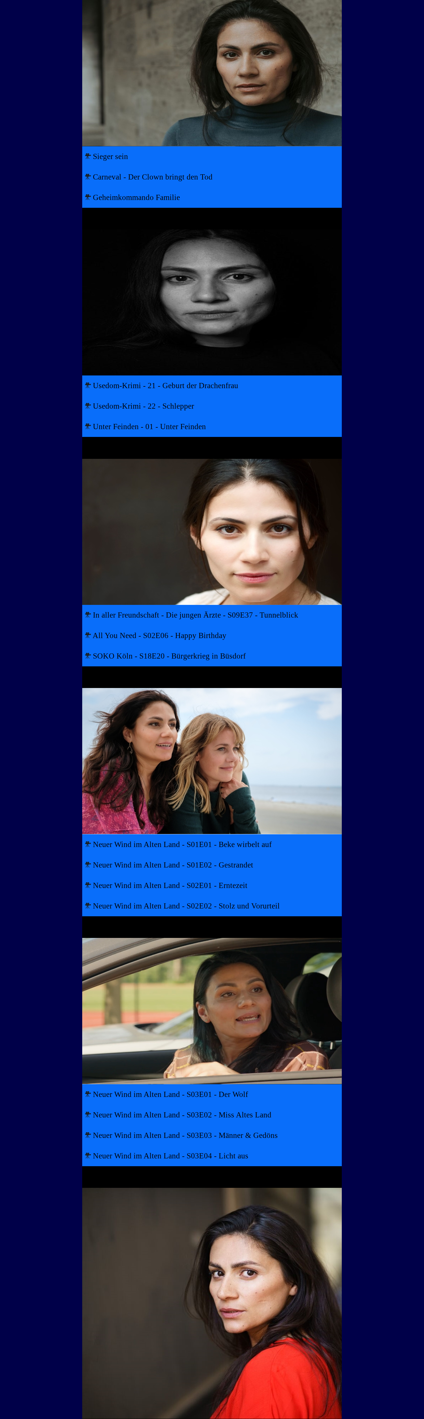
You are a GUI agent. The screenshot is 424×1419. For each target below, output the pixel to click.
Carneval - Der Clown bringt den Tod (152, 177)
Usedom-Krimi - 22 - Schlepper (142, 406)
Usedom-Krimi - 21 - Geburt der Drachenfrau (164, 385)
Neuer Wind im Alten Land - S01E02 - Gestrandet (172, 865)
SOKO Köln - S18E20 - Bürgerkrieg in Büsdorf (168, 656)
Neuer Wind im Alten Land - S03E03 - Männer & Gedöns (184, 1135)
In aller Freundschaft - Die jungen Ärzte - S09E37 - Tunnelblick (194, 615)
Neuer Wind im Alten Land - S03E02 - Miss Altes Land (181, 1114)
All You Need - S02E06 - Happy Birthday (158, 635)
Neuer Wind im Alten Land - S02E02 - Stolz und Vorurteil (185, 906)
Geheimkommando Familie (135, 197)
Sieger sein (109, 156)
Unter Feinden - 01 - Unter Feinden (148, 426)
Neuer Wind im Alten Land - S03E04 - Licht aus (169, 1155)
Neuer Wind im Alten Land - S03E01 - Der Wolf (169, 1094)
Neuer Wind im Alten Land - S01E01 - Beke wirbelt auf (181, 844)
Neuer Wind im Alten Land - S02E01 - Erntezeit (169, 885)
